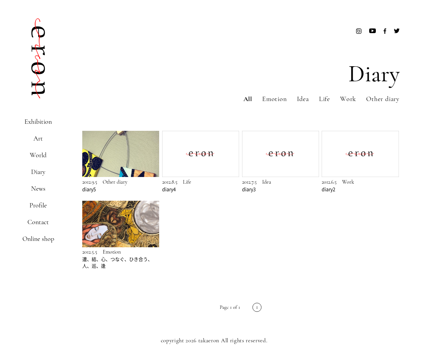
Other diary (383, 99)
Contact (38, 222)
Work (348, 99)
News (38, 189)
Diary (38, 172)
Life (324, 99)
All (247, 99)
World (38, 155)
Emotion (274, 99)
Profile (38, 205)
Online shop (38, 239)
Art (38, 139)
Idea (303, 99)
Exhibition (38, 122)
